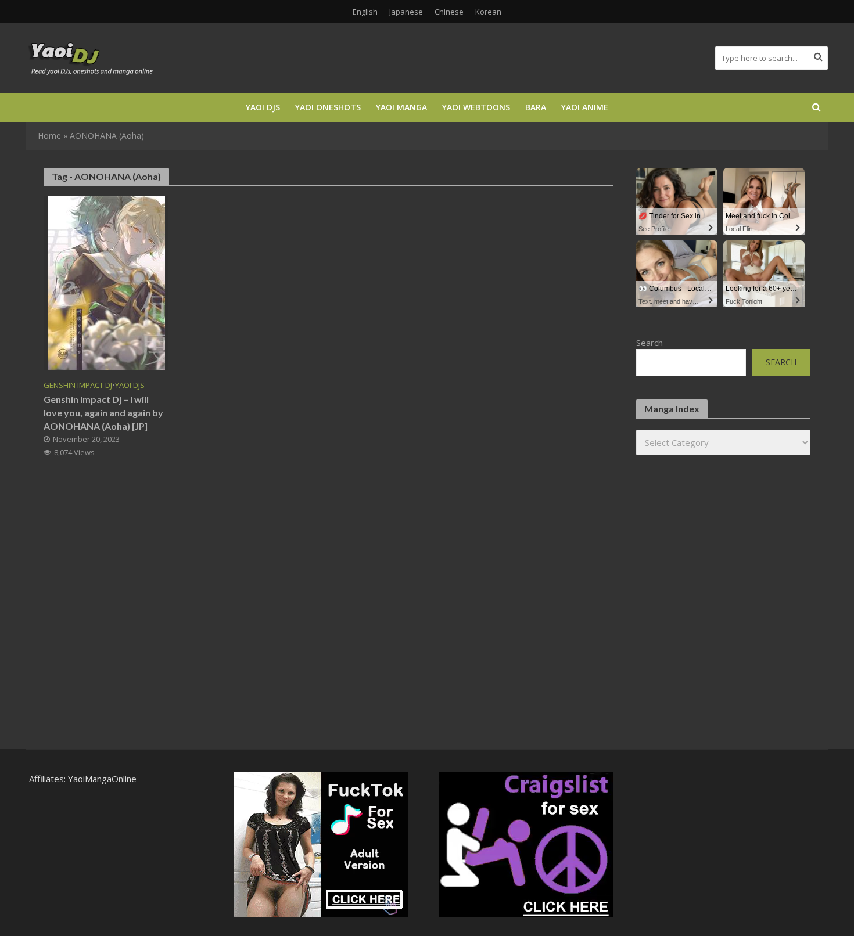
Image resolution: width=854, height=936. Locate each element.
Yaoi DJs (263, 107)
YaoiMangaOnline (102, 778)
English (365, 11)
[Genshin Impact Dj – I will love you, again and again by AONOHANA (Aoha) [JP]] (106, 282)
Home (49, 135)
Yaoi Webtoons (476, 107)
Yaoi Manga (401, 107)
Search (649, 342)
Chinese (449, 11)
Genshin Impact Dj (78, 385)
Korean (488, 11)
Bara (535, 107)
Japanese (406, 11)
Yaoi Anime (584, 107)
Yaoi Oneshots (328, 107)
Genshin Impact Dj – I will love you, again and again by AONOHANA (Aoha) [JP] (103, 412)
